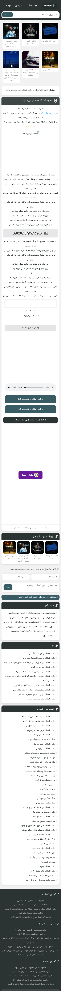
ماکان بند (12, 617)
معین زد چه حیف (47, 784)
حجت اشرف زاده (48, 622)
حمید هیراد (23, 617)
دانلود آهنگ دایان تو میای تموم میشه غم (37, 694)
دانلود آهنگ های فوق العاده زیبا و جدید (38, 825)
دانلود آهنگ (33, 5)
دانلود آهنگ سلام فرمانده (44, 816)
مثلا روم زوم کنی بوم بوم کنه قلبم (40, 766)
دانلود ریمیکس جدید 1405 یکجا (30, 934)
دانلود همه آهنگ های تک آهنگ (30, 419)
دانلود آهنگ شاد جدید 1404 (43, 871)
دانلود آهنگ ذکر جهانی (45, 748)
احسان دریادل (49, 635)
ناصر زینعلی (50, 631)
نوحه (8, 5)
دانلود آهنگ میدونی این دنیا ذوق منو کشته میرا (34, 690)
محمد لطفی (37, 626)
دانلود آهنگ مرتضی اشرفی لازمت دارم (39, 658)
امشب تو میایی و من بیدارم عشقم (40, 753)
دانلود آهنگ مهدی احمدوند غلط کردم (39, 721)
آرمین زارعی (34, 622)
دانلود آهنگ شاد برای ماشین (43, 848)
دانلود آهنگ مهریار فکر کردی (42, 667)
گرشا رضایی (35, 617)
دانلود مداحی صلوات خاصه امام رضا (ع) (30, 980)
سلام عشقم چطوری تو (45, 803)
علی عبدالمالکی (20, 622)
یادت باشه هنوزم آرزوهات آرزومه (40, 880)
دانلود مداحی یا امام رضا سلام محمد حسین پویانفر (30, 976)
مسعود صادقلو (34, 613)
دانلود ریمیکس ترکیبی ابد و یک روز (30, 930)
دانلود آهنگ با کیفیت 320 (30, 409)
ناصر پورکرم (11, 626)
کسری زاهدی (49, 626)
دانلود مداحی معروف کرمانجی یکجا (30, 967)
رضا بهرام (15, 631)
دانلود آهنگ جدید (47, 866)
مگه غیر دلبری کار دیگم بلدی (42, 762)
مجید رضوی (14, 613)
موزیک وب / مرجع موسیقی (42, 821)
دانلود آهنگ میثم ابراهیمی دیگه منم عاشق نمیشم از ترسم (29, 662)
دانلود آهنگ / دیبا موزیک (44, 744)
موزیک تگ (50, 90)
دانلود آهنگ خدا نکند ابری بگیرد (41, 834)
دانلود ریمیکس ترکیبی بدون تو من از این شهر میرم (30, 946)
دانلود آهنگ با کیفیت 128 (30, 399)
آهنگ (35, 108)
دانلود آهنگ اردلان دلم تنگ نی (42, 653)
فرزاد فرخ (8, 622)
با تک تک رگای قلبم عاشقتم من (41, 839)
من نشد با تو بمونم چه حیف (42, 757)
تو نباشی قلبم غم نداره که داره (42, 875)
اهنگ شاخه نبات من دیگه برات (41, 739)
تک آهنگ (39, 90)
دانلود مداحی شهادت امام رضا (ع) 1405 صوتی (31, 971)
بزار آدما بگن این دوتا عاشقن (43, 775)
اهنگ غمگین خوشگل (46, 798)
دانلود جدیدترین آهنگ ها (44, 812)
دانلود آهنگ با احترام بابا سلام (42, 734)
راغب (23, 613)
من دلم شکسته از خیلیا (45, 780)
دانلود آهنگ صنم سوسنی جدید (41, 699)
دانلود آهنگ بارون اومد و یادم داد (40, 730)
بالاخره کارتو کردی (47, 789)
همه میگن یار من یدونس (44, 844)
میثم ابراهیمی (49, 617)
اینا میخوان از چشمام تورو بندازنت (40, 771)
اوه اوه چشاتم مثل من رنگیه (42, 857)
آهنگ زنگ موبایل (47, 794)
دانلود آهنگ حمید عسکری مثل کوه (40, 726)
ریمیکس (19, 5)
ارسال (8, 587)
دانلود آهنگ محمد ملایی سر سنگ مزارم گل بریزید (33, 685)
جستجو (7, 14)
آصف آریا (25, 631)
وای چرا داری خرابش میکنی (43, 852)
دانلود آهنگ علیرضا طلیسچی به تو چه (38, 716)
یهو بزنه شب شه (48, 862)
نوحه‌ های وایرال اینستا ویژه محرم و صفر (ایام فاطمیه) (30, 984)
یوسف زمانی (37, 631)
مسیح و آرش (24, 626)
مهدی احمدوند (48, 613)
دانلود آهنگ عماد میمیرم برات (37, 100)
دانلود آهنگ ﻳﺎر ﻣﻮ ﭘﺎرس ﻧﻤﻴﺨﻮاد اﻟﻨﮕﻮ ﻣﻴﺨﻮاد (35, 671)
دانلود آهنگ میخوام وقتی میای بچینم (38, 830)
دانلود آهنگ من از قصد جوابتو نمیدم (39, 807)
